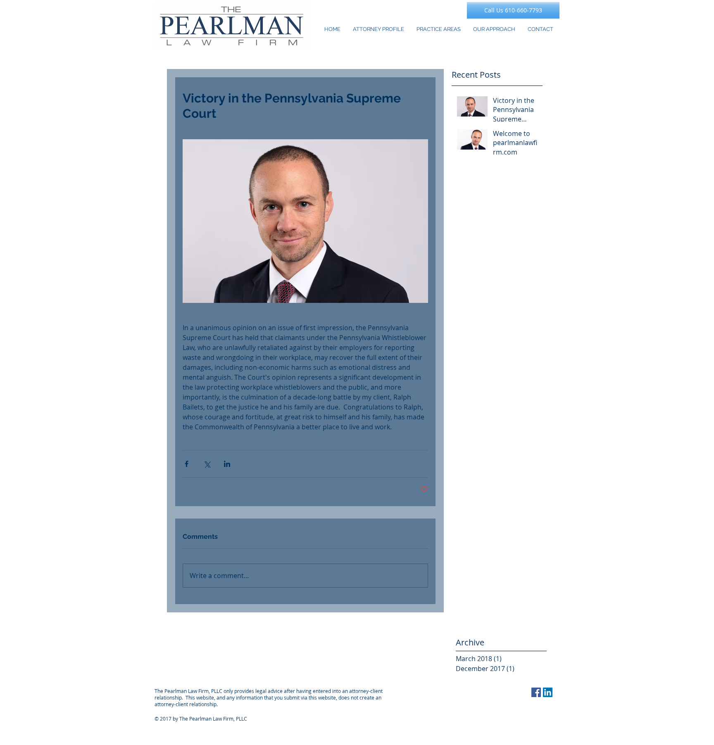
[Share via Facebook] (186, 464)
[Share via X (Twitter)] (207, 464)
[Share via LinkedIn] (227, 464)
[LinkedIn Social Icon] (547, 692)
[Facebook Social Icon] (536, 692)
